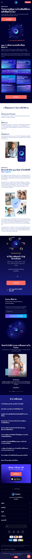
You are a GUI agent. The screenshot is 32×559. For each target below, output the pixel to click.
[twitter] (9, 532)
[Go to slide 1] (9, 391)
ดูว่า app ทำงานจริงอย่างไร (17, 40)
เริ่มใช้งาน (16, 97)
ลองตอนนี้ (8, 19)
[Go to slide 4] (13, 391)
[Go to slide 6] (16, 391)
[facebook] (13, 532)
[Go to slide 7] (17, 391)
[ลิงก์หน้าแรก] (16, 2)
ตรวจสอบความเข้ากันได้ (16, 316)
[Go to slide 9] (20, 391)
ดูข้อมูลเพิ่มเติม (16, 387)
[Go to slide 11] (22, 391)
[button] (16, 403)
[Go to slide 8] (18, 391)
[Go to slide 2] (10, 391)
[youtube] (22, 532)
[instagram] (18, 532)
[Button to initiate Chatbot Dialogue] (29, 556)
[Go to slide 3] (12, 391)
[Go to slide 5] (14, 391)
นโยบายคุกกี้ (16, 554)
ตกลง (16, 557)
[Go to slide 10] (21, 391)
